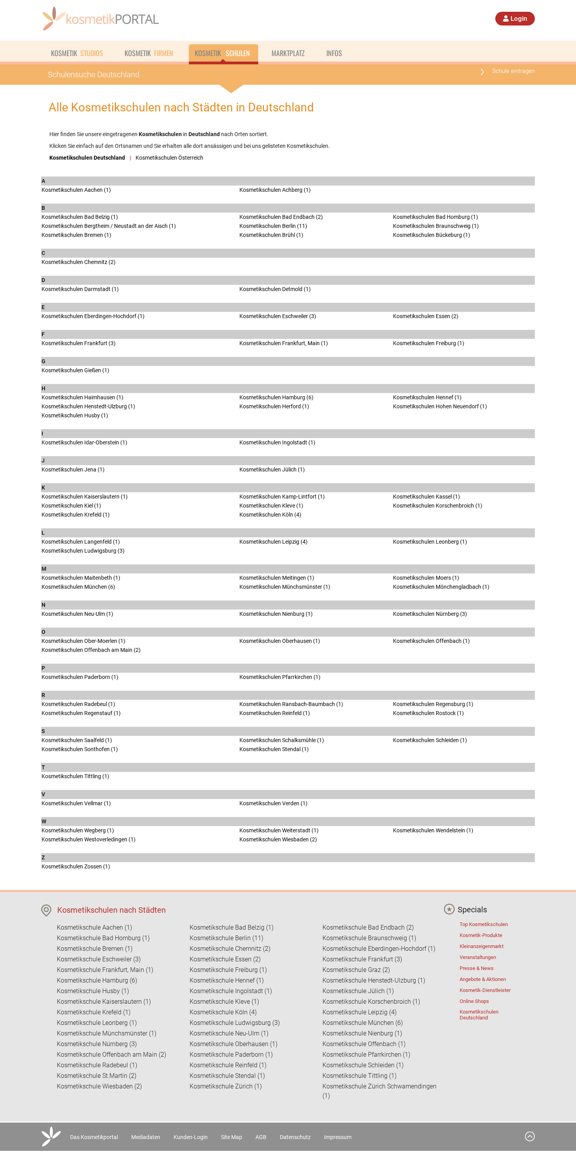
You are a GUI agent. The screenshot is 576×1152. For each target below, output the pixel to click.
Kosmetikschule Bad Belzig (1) (232, 927)
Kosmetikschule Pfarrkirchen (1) (366, 1054)
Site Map (231, 1137)
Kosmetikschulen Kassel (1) (426, 496)
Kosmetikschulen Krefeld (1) (76, 514)
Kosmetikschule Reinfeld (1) (228, 1065)
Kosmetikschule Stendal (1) (227, 1075)
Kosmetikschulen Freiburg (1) (428, 343)
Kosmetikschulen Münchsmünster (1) (284, 587)
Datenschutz (295, 1137)
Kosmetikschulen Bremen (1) (76, 235)
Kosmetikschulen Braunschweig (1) (436, 226)
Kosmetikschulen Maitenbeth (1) (81, 578)
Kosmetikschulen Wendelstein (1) (433, 830)
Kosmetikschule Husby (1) (93, 991)
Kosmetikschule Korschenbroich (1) (371, 1001)
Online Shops (474, 1001)
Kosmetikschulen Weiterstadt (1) (279, 830)
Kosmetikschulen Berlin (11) (273, 226)
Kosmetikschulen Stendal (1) (274, 749)
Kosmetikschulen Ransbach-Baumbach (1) (291, 704)
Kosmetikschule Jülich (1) (358, 991)
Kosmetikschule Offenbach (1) (364, 1044)
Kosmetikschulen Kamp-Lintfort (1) (282, 496)
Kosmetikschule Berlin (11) (226, 938)
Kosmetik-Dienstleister (485, 990)
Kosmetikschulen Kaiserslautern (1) (85, 496)
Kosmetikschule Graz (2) (356, 970)
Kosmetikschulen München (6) (78, 587)
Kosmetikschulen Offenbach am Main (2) (91, 650)
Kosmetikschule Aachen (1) (94, 927)
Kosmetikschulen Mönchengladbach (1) (441, 587)
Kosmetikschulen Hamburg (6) (276, 397)
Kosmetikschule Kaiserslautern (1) (104, 1001)
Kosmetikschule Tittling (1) (359, 1075)
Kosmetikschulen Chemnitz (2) (79, 262)
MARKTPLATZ (288, 53)
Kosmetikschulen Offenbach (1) (431, 641)
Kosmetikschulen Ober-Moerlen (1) (83, 641)
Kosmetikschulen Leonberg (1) (430, 542)
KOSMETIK (77, 53)
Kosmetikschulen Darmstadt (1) (80, 289)
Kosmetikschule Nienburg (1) (362, 1033)
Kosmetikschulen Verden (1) (273, 803)
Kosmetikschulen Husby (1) (75, 415)
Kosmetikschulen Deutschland (479, 1015)
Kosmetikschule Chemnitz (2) (230, 948)
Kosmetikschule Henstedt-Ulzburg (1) (373, 980)
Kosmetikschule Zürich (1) (226, 1086)
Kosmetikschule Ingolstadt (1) (231, 991)
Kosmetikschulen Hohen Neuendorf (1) (440, 406)
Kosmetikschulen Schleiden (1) (430, 740)
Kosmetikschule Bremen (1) (94, 948)
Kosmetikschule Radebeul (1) (97, 1065)
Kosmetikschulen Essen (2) (425, 316)
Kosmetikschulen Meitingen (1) (276, 578)
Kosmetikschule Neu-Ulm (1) (229, 1033)
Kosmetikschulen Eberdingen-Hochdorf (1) (93, 316)
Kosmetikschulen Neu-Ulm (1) (77, 614)
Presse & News (477, 968)
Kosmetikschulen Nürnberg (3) (430, 614)
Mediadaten (145, 1137)
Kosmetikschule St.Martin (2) (96, 1075)
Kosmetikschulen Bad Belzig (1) (80, 217)
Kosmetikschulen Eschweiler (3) (277, 316)
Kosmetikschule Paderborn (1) (231, 1054)
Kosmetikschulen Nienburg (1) (276, 614)
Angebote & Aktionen (483, 979)
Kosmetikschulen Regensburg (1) (433, 704)
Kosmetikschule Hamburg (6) (97, 980)
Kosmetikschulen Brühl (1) (271, 235)
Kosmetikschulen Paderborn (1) (80, 677)
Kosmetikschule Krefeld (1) (93, 1012)
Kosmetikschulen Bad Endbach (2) (281, 217)
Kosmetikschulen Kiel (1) (71, 505)
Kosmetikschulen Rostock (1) (428, 713)
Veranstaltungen (478, 957)
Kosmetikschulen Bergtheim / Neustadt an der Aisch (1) (109, 226)
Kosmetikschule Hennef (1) (227, 980)
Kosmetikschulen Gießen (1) (75, 370)
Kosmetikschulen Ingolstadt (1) (277, 442)
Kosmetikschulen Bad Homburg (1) (435, 217)
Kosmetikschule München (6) (362, 1022)
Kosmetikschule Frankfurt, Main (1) (105, 970)
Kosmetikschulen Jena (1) (73, 469)
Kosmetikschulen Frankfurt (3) (79, 343)
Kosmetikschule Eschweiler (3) (99, 959)
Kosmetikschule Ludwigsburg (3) (235, 1022)
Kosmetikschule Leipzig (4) (359, 1012)
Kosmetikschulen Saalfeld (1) (77, 740)
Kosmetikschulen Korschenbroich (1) (437, 505)
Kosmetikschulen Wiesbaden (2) (278, 839)
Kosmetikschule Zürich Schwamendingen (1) (379, 1091)
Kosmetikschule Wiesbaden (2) (99, 1086)
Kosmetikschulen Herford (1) (274, 406)
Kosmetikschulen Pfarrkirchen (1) (280, 677)
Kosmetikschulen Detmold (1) (275, 289)
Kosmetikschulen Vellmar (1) (76, 803)
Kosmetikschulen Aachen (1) (76, 190)
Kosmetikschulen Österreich (169, 158)
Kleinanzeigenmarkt (482, 946)
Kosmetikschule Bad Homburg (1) (103, 938)
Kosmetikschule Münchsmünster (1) (106, 1033)
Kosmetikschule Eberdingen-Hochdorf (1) (378, 948)
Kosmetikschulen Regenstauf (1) (81, 713)
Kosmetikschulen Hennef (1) (427, 397)
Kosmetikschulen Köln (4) (270, 514)
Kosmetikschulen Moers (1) (426, 578)
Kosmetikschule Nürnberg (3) (97, 1044)
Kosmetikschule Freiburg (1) (228, 970)
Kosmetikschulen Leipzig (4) (273, 542)
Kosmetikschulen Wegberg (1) (78, 830)
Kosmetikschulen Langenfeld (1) (81, 542)
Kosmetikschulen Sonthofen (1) (80, 749)
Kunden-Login (191, 1137)
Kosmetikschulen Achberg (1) (275, 190)
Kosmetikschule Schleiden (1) (363, 1065)
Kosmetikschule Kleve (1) (224, 1001)
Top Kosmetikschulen (484, 924)
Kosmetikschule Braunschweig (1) (369, 938)
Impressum (337, 1137)
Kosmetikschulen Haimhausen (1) (82, 397)
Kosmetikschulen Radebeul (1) (78, 704)
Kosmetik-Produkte (481, 935)
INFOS (334, 53)
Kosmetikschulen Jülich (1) (272, 469)
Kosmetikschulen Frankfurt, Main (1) (283, 343)
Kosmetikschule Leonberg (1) (97, 1022)
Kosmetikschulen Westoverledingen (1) (89, 839)
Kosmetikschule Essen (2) (225, 959)
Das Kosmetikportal (94, 1137)
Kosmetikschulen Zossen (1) (76, 866)
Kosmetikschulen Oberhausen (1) (279, 641)
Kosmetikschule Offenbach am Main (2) (111, 1054)
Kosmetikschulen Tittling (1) (75, 776)
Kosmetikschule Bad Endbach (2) (368, 927)
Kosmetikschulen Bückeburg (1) (431, 235)
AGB (260, 1137)
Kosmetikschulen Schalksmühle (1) (281, 740)
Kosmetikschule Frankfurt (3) (362, 959)
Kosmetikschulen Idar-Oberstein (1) (84, 442)
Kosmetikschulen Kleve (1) (271, 505)
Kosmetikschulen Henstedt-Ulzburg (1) (88, 406)
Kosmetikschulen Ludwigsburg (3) (83, 551)
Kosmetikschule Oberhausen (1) (233, 1044)
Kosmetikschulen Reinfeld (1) (274, 713)
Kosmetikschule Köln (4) (223, 1012)
